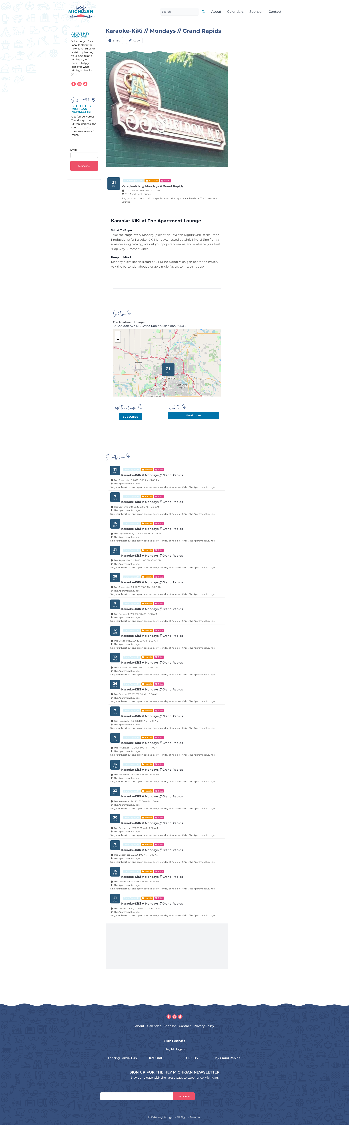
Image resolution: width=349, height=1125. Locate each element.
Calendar (154, 1026)
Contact (274, 12)
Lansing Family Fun (122, 1058)
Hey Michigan (175, 1049)
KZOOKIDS (157, 1058)
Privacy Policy (204, 1026)
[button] (167, 368)
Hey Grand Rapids (226, 1058)
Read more (193, 415)
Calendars (235, 12)
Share (117, 40)
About (216, 12)
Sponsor (256, 12)
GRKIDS (192, 1058)
